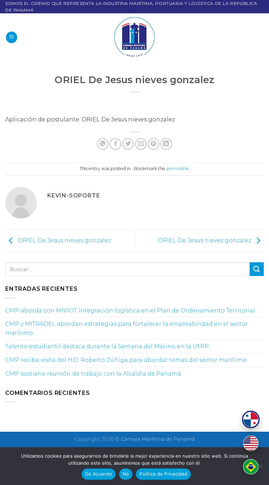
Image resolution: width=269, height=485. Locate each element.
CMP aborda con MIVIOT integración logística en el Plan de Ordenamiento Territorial (130, 310)
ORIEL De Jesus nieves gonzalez (63, 240)
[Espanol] (250, 419)
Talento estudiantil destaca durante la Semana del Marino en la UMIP (107, 346)
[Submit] (257, 269)
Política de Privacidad (163, 474)
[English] (250, 443)
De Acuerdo (98, 474)
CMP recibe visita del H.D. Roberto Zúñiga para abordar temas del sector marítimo (126, 360)
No (126, 474)
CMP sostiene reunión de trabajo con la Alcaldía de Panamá (93, 373)
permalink (177, 168)
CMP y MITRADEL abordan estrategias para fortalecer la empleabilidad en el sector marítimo (126, 328)
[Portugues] (250, 466)
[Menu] (11, 37)
